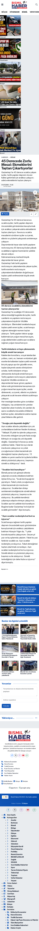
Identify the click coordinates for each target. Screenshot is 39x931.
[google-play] (24, 788)
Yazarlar (10, 888)
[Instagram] (19, 755)
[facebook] (8, 810)
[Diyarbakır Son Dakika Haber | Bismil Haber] (19, 4)
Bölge (13, 157)
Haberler (4, 157)
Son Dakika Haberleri (11, 773)
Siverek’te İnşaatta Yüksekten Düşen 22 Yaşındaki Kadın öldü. (28, 637)
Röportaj (11, 896)
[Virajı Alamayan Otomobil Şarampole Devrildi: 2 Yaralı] (10, 647)
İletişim (25, 781)
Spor (13, 867)
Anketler (11, 902)
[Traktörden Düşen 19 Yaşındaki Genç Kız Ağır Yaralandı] (28, 647)
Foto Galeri (12, 883)
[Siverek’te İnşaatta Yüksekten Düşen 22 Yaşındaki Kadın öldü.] (28, 629)
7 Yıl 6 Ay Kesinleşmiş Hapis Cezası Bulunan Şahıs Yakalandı (10, 637)
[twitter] (15, 810)
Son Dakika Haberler (19, 865)
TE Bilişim (25, 803)
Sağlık (13, 860)
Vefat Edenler (16, 878)
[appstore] (13, 788)
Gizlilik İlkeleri (7, 781)
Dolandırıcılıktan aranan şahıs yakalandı (8, 673)
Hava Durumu (8, 764)
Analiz (13, 820)
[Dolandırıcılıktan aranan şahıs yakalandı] (10, 666)
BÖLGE (4, 12)
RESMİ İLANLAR (17, 857)
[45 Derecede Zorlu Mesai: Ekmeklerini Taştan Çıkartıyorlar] (19, 200)
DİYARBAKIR (15, 12)
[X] (15, 755)
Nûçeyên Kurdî (17, 846)
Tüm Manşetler (9, 771)
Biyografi (11, 899)
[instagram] (21, 810)
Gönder (6, 706)
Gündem (14, 844)
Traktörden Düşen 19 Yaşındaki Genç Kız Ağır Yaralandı (28, 655)
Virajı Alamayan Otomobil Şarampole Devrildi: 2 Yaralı (9, 655)
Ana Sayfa (11, 815)
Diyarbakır (15, 831)
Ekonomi (14, 838)
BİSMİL (24, 12)
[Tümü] (36, 718)
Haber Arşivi (8, 775)
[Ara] (36, 4)
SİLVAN (14, 862)
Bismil (13, 825)
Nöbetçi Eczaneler (10, 762)
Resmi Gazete (16, 854)
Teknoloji (15, 873)
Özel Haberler (17, 849)
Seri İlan (10, 894)
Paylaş (6, 214)
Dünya (13, 833)
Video (9, 886)
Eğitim (13, 836)
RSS (6, 797)
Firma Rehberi (8, 783)
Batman (14, 823)
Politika (14, 852)
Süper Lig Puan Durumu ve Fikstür (24, 920)
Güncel (14, 841)
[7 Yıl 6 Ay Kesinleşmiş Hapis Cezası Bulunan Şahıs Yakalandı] (10, 629)
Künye (18, 781)
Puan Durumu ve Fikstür (12, 768)
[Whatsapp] (27, 755)
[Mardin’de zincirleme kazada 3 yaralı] (28, 666)
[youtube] (28, 810)
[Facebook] (12, 755)
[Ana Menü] (2, 5)
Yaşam (13, 881)
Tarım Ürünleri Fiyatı (19, 870)
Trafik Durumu (9, 766)
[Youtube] (23, 755)
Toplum (14, 875)
